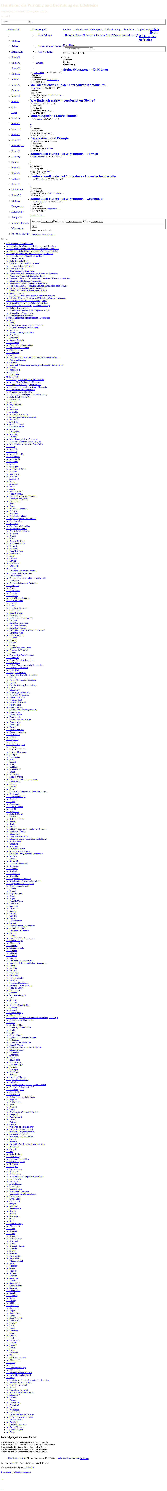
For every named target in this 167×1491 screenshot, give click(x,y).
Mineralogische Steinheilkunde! (54, 116)
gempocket (38, 88)
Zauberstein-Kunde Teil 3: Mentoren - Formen (64, 153)
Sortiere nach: (60, 221)
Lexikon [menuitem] (67, 29)
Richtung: (87, 221)
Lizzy (36, 103)
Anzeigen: (36, 221)
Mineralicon (39, 157)
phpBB (14, 1463)
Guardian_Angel (54, 193)
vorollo (39, 119)
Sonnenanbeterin (54, 95)
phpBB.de (29, 1467)
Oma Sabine (39, 72)
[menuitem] (15, 40)
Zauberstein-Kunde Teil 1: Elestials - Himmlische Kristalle (73, 176)
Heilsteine (84, 1458)
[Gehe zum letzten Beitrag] (58, 80)
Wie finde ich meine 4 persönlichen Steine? (62, 100)
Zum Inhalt (5, 16)
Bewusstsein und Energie (49, 138)
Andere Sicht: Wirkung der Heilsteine (149, 34)
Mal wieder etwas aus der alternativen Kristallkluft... (68, 85)
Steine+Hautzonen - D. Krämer (85, 69)
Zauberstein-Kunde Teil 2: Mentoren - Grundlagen (67, 198)
